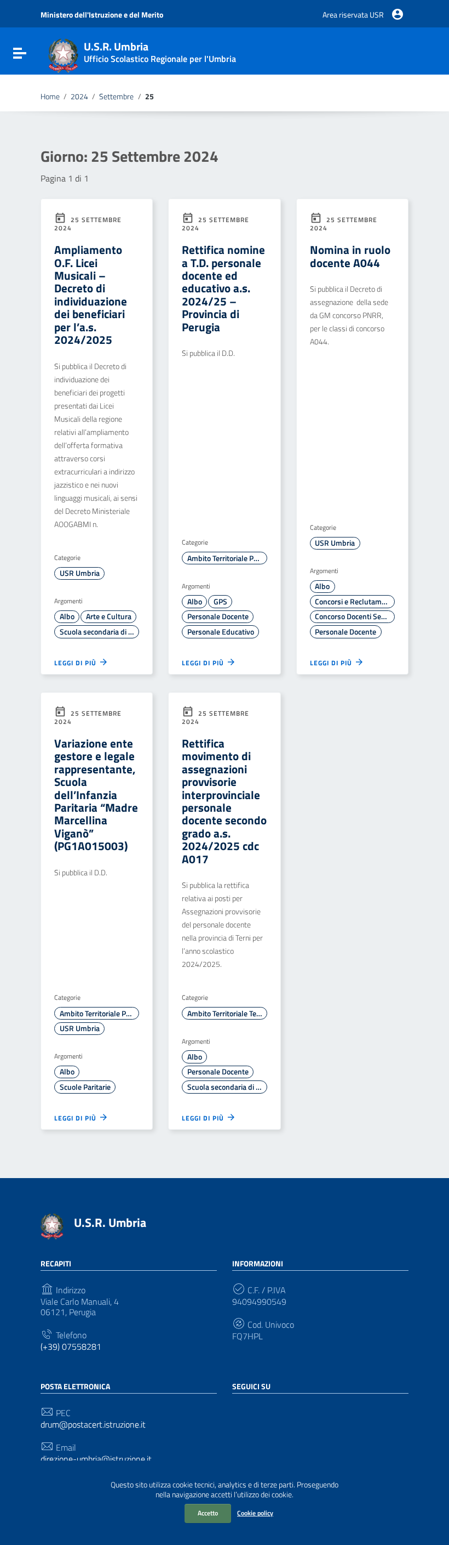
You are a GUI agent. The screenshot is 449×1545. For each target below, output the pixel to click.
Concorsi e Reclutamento (355, 602)
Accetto (208, 1513)
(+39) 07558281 (71, 1347)
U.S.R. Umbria (110, 1222)
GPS (220, 602)
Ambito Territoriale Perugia (227, 558)
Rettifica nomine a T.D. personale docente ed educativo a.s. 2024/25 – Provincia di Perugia (223, 288)
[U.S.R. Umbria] (63, 54)
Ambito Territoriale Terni (226, 1014)
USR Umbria (80, 573)
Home (50, 96)
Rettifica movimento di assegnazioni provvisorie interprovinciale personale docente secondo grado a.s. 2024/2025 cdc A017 (224, 801)
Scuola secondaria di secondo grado (99, 632)
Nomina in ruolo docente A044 (350, 256)
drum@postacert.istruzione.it (93, 1424)
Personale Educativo (220, 632)
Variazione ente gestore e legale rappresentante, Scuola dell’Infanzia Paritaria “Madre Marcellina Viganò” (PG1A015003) (96, 794)
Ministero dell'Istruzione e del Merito (102, 15)
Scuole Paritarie (85, 1087)
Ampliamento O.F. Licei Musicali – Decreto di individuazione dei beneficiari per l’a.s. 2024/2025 (90, 294)
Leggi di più (76, 662)
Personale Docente (218, 616)
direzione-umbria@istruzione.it (96, 1459)
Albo (67, 616)
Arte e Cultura (108, 616)
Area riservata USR (353, 15)
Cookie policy (255, 1513)
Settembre (116, 96)
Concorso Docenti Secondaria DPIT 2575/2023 (355, 616)
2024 (79, 96)
